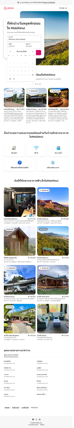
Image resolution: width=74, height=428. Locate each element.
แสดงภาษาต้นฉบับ (49, 2)
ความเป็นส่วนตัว (33, 425)
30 (10, 79)
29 (33, 75)
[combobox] (24, 39)
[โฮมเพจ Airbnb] (9, 8)
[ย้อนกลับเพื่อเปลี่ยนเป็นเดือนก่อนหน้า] (10, 51)
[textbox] (16, 46)
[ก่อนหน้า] (32, 84)
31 (14, 79)
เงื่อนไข (42, 425)
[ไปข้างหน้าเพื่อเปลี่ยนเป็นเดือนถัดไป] (32, 51)
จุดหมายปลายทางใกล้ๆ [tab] (11, 355)
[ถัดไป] (39, 84)
